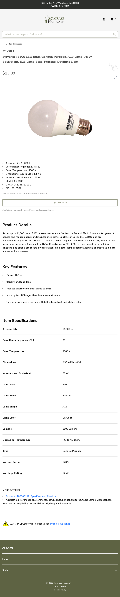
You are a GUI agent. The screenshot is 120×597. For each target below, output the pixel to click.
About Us (7, 547)
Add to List (62, 202)
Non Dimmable (15, 44)
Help (5, 559)
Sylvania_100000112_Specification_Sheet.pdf (31, 496)
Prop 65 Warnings (60, 523)
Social (5, 570)
